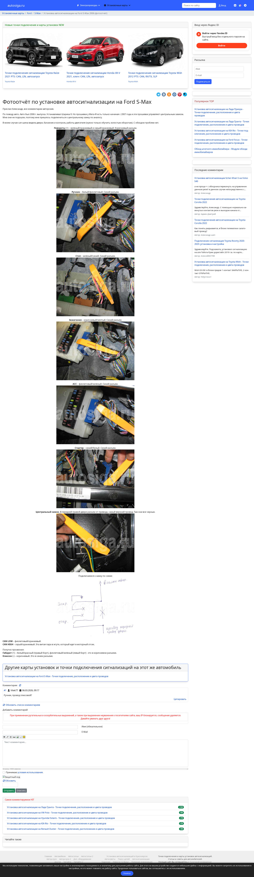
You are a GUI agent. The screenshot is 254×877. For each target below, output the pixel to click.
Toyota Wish (133, 81)
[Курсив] (7, 737)
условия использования (30, 772)
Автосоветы (110, 859)
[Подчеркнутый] (10, 737)
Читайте (67, 862)
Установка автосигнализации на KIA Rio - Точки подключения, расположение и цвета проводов (56, 823)
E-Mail (85, 731)
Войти (221, 45)
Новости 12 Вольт (121, 862)
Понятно (127, 873)
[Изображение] (17, 737)
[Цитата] (20, 737)
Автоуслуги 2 (65, 859)
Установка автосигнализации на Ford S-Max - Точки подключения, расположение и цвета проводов (56, 676)
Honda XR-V (71, 81)
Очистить (21, 790)
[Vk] (235, 5)
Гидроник (106, 862)
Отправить (9, 790)
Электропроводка (88, 5)
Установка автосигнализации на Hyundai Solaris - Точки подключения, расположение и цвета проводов (61, 818)
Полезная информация (141, 862)
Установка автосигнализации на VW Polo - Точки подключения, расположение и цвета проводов (57, 812)
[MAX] (240, 5)
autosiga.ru (16, 5)
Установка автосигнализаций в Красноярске (127, 856)
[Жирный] (4, 737)
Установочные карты (117, 5)
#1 (5, 690)
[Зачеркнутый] (14, 737)
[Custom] (245, 5)
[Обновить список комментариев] (20, 685)
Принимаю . (24, 772)
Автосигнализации (140, 859)
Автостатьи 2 (87, 856)
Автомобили (60, 856)
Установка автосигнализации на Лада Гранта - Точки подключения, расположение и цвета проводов (59, 807)
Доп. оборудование (82, 859)
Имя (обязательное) (92, 726)
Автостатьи (73, 856)
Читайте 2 (78, 862)
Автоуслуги (52, 859)
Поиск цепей (124, 859)
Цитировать (180, 699)
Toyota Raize (10, 81)
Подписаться (203, 81)
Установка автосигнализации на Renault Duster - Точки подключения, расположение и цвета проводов (60, 828)
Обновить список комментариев (22, 704)
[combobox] (199, 5)
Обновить (10, 780)
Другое (58, 862)
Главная (48, 856)
